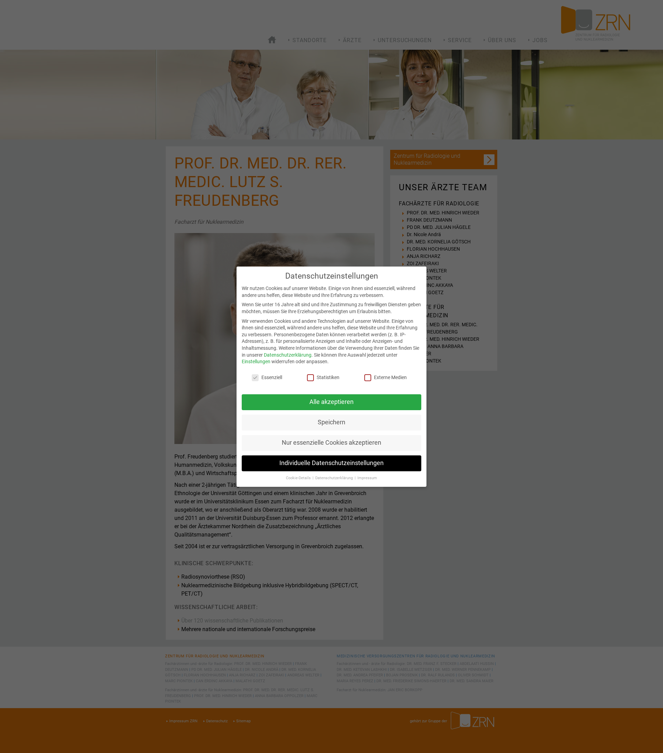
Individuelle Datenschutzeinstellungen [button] (331, 463)
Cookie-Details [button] (299, 478)
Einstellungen (256, 361)
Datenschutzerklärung (287, 355)
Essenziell (271, 377)
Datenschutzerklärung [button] (334, 478)
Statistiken (328, 377)
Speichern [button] (331, 422)
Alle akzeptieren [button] (331, 401)
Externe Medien (390, 377)
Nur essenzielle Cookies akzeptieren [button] (331, 442)
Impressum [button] (367, 478)
